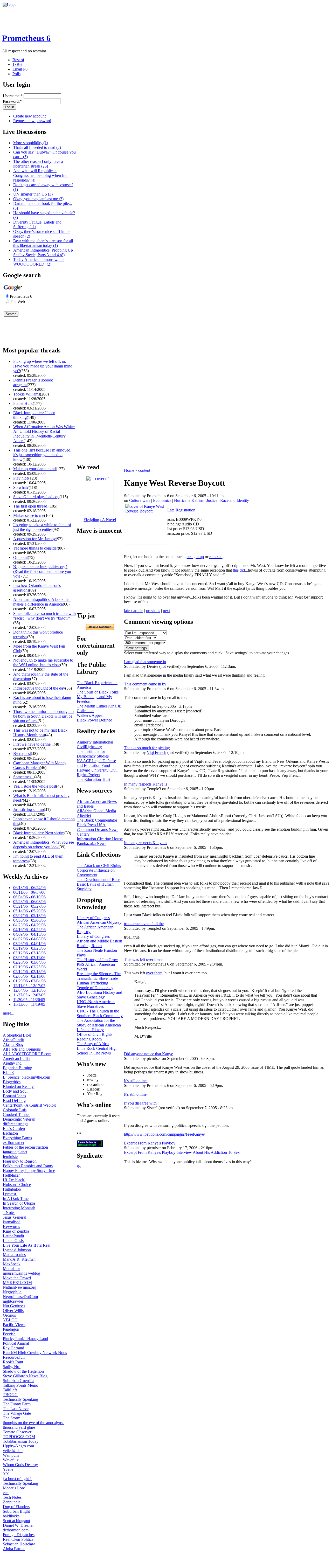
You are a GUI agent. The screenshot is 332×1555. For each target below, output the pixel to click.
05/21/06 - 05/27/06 (29, 906)
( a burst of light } (17, 1478)
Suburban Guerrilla (18, 1380)
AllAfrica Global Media (96, 811)
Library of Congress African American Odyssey (99, 920)
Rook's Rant (13, 1362)
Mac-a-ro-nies (14, 1254)
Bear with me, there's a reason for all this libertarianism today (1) (43, 243)
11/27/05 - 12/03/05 (29, 995)
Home (129, 470)
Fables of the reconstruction (25, 1147)
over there (154, 973)
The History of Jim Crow (97, 959)
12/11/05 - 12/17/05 (29, 985)
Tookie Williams (26, 394)
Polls (16, 74)
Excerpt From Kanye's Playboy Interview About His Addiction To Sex (182, 1152)
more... (8, 1013)
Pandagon (11, 1329)
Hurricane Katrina (189, 500)
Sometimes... (23, 777)
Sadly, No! (11, 1366)
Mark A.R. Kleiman (19, 1259)
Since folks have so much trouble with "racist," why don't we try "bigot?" (44, 615)
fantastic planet (15, 1152)
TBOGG (10, 1394)
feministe (10, 1156)
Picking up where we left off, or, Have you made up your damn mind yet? (42, 366)
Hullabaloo (12, 1189)
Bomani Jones (14, 1096)
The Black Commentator (97, 820)
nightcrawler (13, 1301)
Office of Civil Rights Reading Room (94, 1036)
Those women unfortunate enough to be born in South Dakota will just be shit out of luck (43, 716)
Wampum (11, 1455)
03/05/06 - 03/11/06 (29, 957)
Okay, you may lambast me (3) (38, 199)
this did (239, 570)
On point (20, 557)
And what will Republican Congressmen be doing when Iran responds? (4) (40, 175)
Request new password (32, 121)
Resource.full (14, 1357)
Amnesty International (95, 742)
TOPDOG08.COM (19, 1436)
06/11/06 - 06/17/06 (29, 892)
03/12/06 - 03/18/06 (29, 953)
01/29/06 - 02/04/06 (29, 981)
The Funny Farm (17, 1404)
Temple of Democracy (95, 987)
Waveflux (11, 1460)
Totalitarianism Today (20, 1441)
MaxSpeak (11, 1264)
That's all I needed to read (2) (37, 147)
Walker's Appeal (90, 715)
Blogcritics (11, 1082)
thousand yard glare (19, 1427)
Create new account (29, 116)
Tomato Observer (17, 1432)
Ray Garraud (13, 1348)
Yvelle (8, 1469)
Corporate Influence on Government (96, 872)
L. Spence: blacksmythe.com (26, 1077)
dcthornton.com (16, 1530)
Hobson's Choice (17, 1184)
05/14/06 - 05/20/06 (29, 911)
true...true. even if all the (144, 923)
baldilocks (11, 1516)
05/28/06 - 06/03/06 (29, 901)
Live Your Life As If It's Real (26, 1245)
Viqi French (156, 752)
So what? (21, 487)
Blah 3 (8, 1072)
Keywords (11, 1226)
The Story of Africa (93, 1044)
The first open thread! (31, 506)
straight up (195, 556)
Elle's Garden (14, 1128)
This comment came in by (145, 684)
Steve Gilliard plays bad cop (36, 497)
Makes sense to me (28, 515)
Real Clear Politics (18, 1539)
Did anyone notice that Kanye (148, 1054)
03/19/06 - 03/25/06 (29, 948)
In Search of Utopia (19, 1203)
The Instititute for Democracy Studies (93, 753)
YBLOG (10, 1320)
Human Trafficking (92, 983)
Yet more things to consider (35, 548)
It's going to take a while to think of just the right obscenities (42, 527)
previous (153, 610)
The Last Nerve (16, 1408)
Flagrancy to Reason (20, 1161)
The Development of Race (98, 879)
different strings (15, 1124)
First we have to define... (33, 744)
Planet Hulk (23, 403)
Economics (162, 500)
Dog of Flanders (16, 1506)
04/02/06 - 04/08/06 (29, 939)
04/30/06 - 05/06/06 (29, 920)
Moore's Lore (14, 1488)
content (144, 470)
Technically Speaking (20, 1399)
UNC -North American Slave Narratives (96, 1004)
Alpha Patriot (14, 1548)
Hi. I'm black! (14, 1180)
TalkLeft (10, 1390)
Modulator (11, 1268)
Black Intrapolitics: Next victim (38, 833)
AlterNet (84, 815)
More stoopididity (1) (30, 143)
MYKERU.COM (17, 1282)
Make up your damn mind (34, 469)
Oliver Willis (13, 1310)
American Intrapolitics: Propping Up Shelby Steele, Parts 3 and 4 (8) (43, 252)
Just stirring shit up (28, 809)
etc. (6, 1492)
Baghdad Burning (17, 1068)
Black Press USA (91, 825)
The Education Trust (93, 779)
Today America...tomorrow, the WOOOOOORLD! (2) (38, 261)
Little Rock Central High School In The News (97, 1050)
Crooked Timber (16, 1114)
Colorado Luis (14, 1110)
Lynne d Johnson (17, 1250)
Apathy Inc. (12, 1063)
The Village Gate (17, 1413)
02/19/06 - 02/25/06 (29, 967)
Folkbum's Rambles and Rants (28, 1166)
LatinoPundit (13, 1236)
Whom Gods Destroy (20, 1464)
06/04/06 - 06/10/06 (29, 897)
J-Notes (9, 1212)
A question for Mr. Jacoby (34, 539)
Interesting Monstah (19, 1208)
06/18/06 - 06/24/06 (29, 887)
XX (6, 1474)
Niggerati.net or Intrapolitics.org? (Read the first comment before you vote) (42, 571)
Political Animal (16, 1343)
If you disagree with (140, 1103)
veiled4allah (13, 1450)
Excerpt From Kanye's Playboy (149, 1143)
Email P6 (19, 69)
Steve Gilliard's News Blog (25, 1376)
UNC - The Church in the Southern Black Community (100, 1013)
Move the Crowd (17, 1278)
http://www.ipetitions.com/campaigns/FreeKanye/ (164, 1134)
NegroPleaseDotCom (20, 1296)
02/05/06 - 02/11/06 (29, 976)
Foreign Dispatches (18, 1534)
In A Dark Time (16, 1198)
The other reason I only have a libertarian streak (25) (38, 163)
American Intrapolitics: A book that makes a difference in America (42, 601)
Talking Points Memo (20, 1385)
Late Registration (181, 510)
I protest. (10, 1194)
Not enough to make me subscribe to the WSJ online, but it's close (43, 662)
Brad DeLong (14, 1100)
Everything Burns (17, 1138)
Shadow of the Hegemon (23, 1371)
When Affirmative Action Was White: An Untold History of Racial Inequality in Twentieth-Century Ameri (44, 434)
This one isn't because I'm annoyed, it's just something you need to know (42, 455)
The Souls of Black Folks (98, 692)
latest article (133, 610)
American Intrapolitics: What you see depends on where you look (43, 844)
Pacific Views (14, 1324)
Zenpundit (11, 1502)
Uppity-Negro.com (18, 1446)
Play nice (20, 478)
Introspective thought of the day (39, 688)
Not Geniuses (14, 1306)
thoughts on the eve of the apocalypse (33, 1422)
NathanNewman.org (19, 1287)
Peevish (9, 1334)
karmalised (11, 1222)
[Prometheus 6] (15, 26)
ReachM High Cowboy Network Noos (35, 1352)
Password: (12, 101)
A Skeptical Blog (17, 1035)
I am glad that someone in (145, 662)
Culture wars (139, 500)
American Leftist (16, 1058)
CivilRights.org (89, 747)
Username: (13, 96)
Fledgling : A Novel (100, 519)
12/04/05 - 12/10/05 (29, 990)
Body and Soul (15, 1091)
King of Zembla (16, 1231)
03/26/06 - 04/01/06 (29, 943)
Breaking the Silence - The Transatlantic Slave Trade (99, 976)
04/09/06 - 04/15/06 (29, 934)
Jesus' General (14, 1217)
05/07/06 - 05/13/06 (29, 915)
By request (22, 753)
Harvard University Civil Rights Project (97, 772)
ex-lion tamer (13, 1142)
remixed (216, 556)
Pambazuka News (91, 843)
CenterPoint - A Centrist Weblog (29, 1105)
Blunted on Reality (18, 1086)
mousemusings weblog (21, 1273)
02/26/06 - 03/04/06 (29, 962)
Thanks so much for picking (147, 748)
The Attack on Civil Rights (99, 865)
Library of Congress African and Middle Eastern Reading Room (99, 941)
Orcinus (9, 1315)
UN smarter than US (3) (33, 194)
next (166, 610)
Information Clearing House (100, 839)
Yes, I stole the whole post (34, 786)
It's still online (135, 1094)
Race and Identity (234, 500)
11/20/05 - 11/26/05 (29, 999)
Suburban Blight (16, 1511)
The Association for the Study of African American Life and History (99, 1025)
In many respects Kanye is (145, 784)
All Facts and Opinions (22, 1049)
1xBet (17, 64)
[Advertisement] (18, 334)
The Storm (11, 1418)
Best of (18, 60)
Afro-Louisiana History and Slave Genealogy (99, 994)
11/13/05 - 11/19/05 (29, 1004)
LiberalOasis (13, 1240)
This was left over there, (143, 959)
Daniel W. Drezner (18, 1525)
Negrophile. (12, 1292)
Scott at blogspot (16, 1520)
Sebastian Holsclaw (19, 1544)
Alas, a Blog (13, 1044)
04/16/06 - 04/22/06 (29, 929)
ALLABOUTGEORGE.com (27, 1054)
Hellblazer (11, 1175)
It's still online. (136, 1081)
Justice (211, 500)
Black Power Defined (94, 720)
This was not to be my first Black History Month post (40, 732)
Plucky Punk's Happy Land (25, 1338)
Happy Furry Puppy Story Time (29, 1170)
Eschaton (10, 1133)
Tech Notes (12, 1497)
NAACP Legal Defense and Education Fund (96, 763)
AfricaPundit (13, 1040)
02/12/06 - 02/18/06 (29, 971)
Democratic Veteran (19, 1119)
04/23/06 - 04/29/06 (29, 925)
